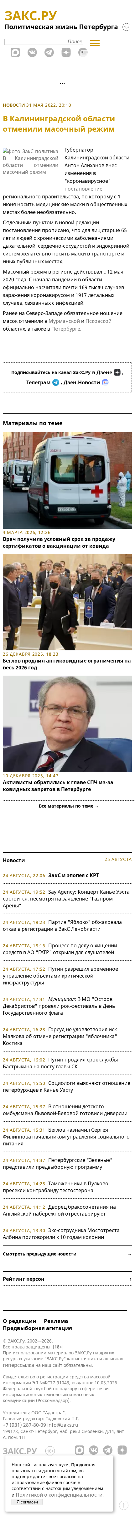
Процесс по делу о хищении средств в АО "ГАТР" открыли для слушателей (60, 949)
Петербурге (65, 328)
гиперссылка (18, 1365)
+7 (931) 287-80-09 (24, 1424)
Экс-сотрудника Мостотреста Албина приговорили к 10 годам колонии (61, 1234)
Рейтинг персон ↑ (67, 1278)
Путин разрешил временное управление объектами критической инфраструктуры (60, 975)
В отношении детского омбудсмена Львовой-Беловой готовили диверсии (65, 1110)
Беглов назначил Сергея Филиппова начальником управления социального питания (66, 1136)
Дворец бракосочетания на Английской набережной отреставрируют (59, 1210)
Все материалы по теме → (69, 806)
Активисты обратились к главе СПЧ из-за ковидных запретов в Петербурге (58, 786)
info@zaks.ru (62, 1424)
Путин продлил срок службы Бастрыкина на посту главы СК (60, 1063)
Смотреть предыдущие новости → (67, 1254)
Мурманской (64, 321)
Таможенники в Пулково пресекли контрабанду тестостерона (55, 1187)
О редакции (19, 1320)
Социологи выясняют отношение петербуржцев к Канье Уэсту (66, 1086)
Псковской (98, 321)
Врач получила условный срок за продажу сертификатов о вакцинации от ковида (59, 542)
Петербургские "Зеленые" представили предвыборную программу (57, 1163)
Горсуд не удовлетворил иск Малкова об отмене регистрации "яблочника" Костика (60, 1036)
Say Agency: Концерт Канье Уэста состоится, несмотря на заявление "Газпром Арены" (66, 898)
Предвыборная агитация (37, 1328)
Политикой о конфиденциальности (59, 1494)
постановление (83, 188)
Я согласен (27, 1502)
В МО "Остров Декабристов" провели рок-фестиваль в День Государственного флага (59, 1006)
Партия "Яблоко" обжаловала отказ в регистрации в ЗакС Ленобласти (62, 925)
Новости (14, 105)
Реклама (56, 1320)
